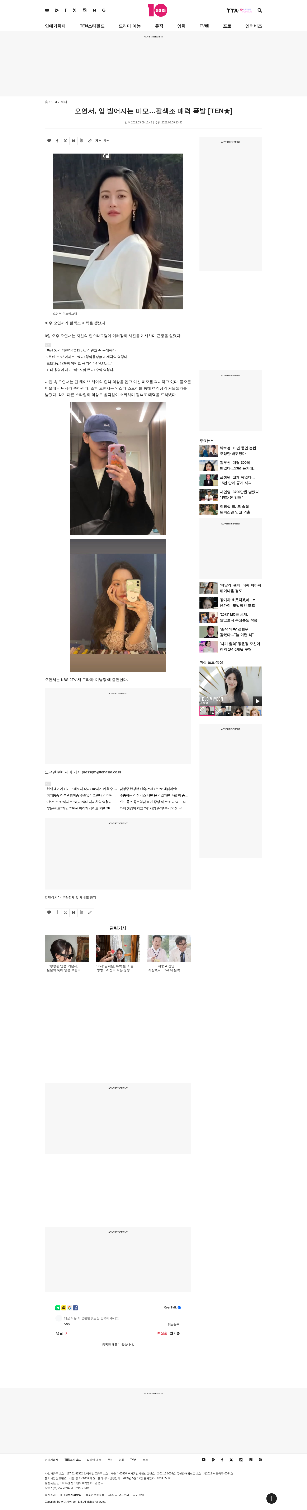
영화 (181, 26)
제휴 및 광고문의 (118, 1494)
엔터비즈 (253, 26)
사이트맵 (138, 1494)
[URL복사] (90, 141)
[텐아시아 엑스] (74, 10)
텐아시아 (66, 1501)
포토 (227, 26)
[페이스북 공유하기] (57, 141)
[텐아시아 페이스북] (65, 10)
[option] (230, 686)
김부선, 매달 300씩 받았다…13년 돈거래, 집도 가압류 (237, 468)
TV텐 (204, 26)
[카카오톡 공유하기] (49, 141)
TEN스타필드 (92, 26)
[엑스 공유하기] (65, 141)
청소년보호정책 (94, 1494)
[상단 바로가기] (271, 1498)
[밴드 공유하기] (81, 141)
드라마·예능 (130, 26)
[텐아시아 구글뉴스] (103, 10)
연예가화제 (55, 26)
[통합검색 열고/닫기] (260, 10)
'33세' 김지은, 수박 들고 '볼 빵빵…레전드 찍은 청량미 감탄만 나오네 (115, 970)
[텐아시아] (157, 10)
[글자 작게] (106, 141)
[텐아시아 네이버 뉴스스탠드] (94, 10)
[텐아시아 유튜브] (47, 10)
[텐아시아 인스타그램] (84, 10)
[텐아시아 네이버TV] (56, 10)
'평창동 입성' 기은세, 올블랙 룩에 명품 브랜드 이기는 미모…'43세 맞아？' (63, 970)
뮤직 (159, 26)
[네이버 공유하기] (73, 141)
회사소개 (50, 1494)
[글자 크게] (98, 141)
